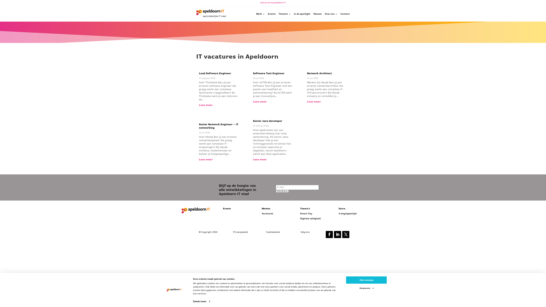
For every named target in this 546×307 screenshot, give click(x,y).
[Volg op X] (345, 234)
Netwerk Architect (319, 73)
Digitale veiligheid (310, 219)
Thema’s (283, 14)
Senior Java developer (267, 121)
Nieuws (318, 14)
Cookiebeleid (273, 232)
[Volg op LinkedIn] (337, 234)
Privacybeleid (240, 232)
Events (272, 14)
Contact (345, 14)
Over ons (330, 14)
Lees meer (206, 105)
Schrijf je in (282, 191)
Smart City (306, 214)
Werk (259, 14)
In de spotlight (302, 14)
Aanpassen (364, 288)
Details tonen (199, 301)
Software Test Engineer (269, 73)
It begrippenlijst (348, 214)
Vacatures (267, 214)
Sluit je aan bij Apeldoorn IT (273, 3)
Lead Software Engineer (215, 73)
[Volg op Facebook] (329, 234)
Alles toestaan (366, 280)
